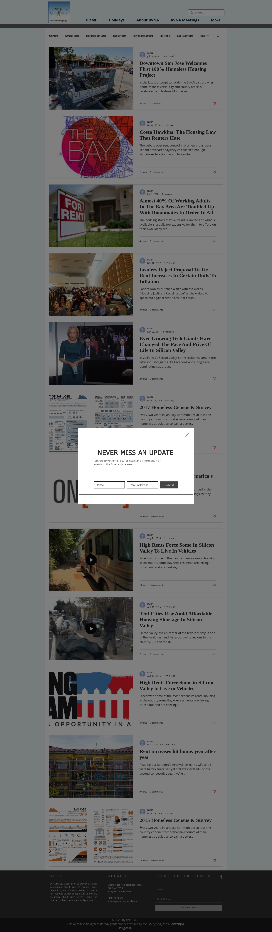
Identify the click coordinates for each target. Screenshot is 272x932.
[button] (187, 435)
